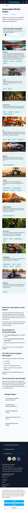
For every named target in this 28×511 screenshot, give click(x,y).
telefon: (12, 473)
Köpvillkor (4, 486)
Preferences (14, 507)
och (10, 473)
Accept (14, 501)
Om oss (3, 482)
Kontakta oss (4, 479)
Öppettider (4, 473)
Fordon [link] (7, 5)
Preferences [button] (7, 497)
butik (8, 473)
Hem (3, 5)
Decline (14, 504)
